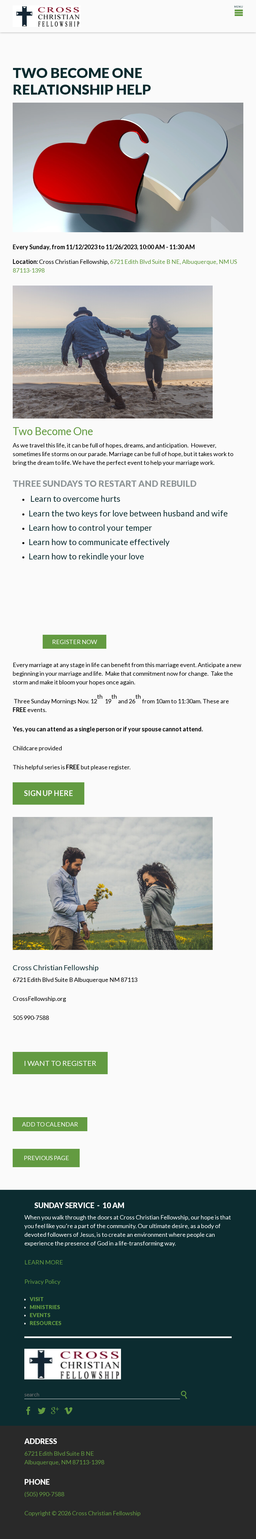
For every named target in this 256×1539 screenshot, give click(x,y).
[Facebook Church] (28, 1411)
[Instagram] (68, 1411)
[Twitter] (42, 1411)
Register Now (74, 641)
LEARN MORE (43, 1262)
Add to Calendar (50, 1124)
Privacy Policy (42, 1281)
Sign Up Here (48, 793)
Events (40, 1315)
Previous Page (46, 1157)
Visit (37, 1299)
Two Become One (53, 430)
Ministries (45, 1307)
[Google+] (55, 1411)
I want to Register (60, 1063)
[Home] (128, 1364)
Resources (45, 1323)
